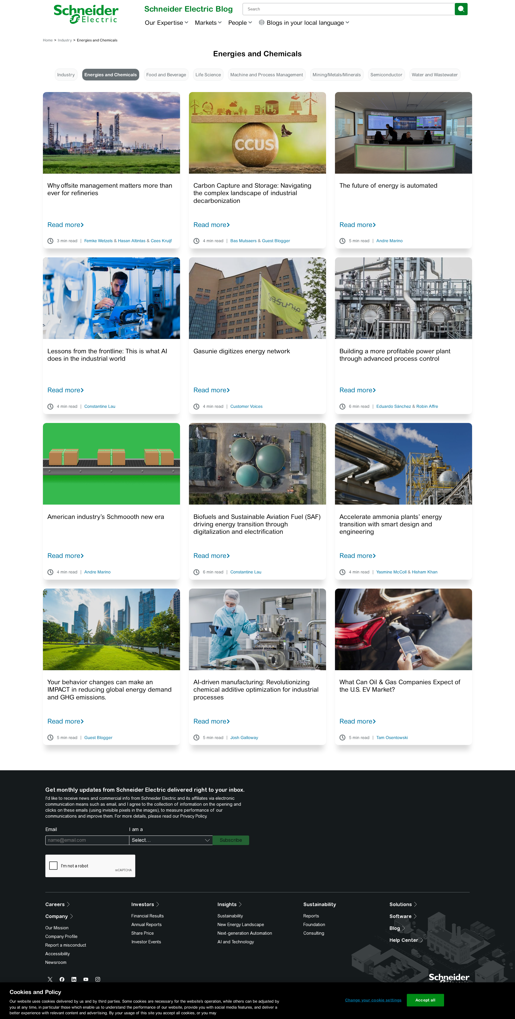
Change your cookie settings (373, 1000)
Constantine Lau (99, 407)
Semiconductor (386, 74)
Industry (65, 40)
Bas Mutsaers (243, 241)
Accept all (425, 1000)
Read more (63, 224)
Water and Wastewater (435, 74)
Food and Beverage (166, 74)
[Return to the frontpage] (86, 14)
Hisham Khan (425, 572)
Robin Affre (427, 407)
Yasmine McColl (391, 572)
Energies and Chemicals (110, 74)
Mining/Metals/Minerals (337, 74)
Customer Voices (246, 407)
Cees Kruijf (161, 241)
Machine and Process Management (266, 74)
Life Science (208, 74)
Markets (206, 22)
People (237, 22)
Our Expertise (164, 22)
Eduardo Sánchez (393, 407)
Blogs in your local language (305, 22)
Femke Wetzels (98, 241)
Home (48, 40)
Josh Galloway (244, 738)
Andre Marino (389, 241)
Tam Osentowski (392, 738)
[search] (461, 9)
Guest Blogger (276, 241)
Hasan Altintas (131, 241)
